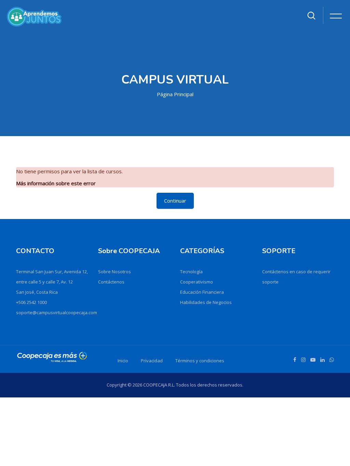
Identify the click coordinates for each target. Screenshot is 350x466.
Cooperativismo (196, 282)
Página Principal (175, 94)
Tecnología (191, 271)
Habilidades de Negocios (206, 302)
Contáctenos (111, 282)
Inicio (123, 361)
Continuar (175, 200)
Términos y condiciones (199, 361)
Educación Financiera (202, 292)
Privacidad (152, 361)
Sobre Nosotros (114, 271)
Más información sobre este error (56, 183)
